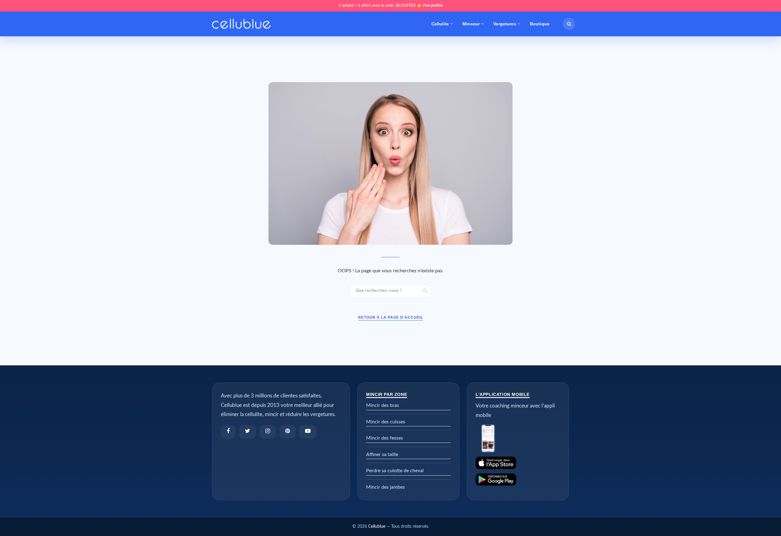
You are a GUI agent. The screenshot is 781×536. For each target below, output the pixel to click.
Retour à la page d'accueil (390, 317)
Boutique (539, 23)
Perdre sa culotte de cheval (395, 470)
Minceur (471, 23)
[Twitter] (247, 432)
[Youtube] (307, 432)
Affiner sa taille (382, 454)
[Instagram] (268, 432)
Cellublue (376, 526)
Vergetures (504, 23)
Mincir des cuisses (385, 421)
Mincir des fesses (384, 438)
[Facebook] (228, 432)
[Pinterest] (287, 432)
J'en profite (433, 6)
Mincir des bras (382, 405)
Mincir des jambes (385, 487)
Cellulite (440, 23)
